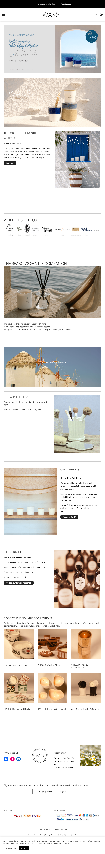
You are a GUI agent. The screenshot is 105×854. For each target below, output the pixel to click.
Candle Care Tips (60, 830)
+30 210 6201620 (63, 758)
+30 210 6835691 (63, 761)
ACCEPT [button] (24, 848)
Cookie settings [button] (11, 848)
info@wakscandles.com (64, 767)
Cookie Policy (45, 835)
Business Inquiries (45, 830)
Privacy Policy (33, 835)
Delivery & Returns (58, 835)
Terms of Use (72, 835)
